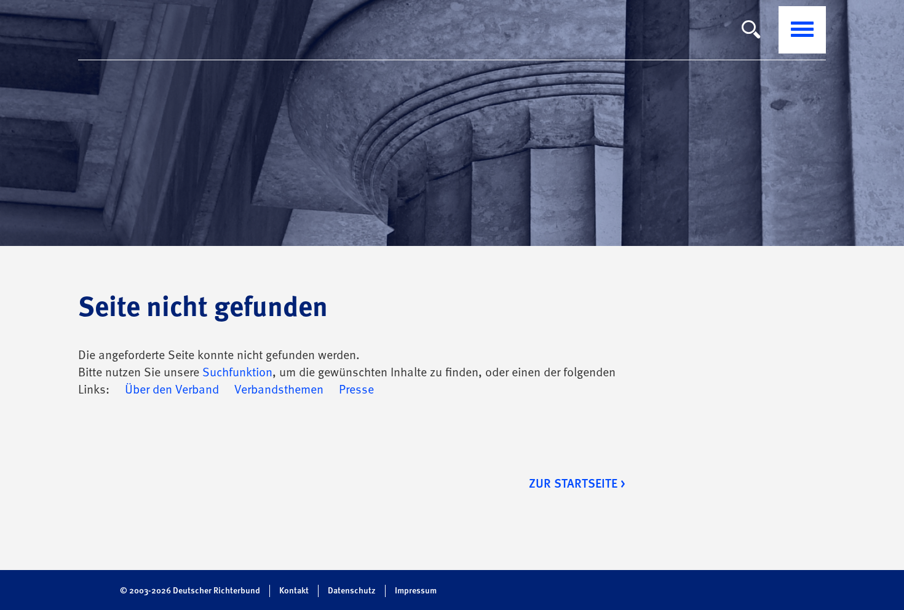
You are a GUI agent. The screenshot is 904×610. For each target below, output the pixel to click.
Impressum (416, 591)
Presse (356, 390)
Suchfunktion (237, 373)
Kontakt (294, 591)
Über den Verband (172, 390)
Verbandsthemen (278, 390)
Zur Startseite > (577, 484)
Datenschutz (352, 591)
